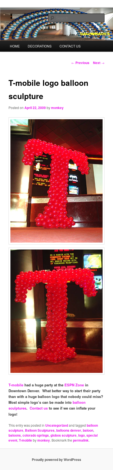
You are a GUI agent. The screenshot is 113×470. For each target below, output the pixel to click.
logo (81, 435)
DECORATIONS (40, 46)
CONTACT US (70, 46)
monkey (57, 107)
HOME (15, 46)
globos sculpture (63, 435)
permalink (81, 440)
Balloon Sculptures (40, 430)
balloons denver (68, 430)
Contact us (39, 408)
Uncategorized (56, 425)
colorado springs (35, 435)
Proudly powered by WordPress (56, 459)
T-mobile (16, 384)
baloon (88, 430)
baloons (15, 435)
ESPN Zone (74, 384)
